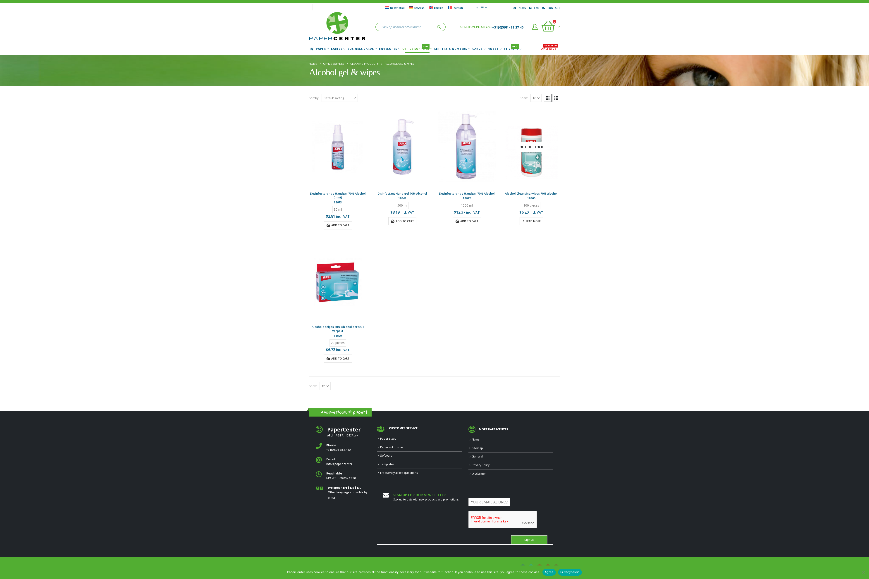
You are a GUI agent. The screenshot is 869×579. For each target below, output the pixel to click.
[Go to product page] (338, 147)
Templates (387, 464)
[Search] (439, 27)
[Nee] (863, 572)
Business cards (361, 49)
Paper (321, 49)
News (522, 8)
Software (386, 455)
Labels (336, 49)
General (477, 456)
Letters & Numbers (450, 49)
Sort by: (314, 98)
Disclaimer (479, 474)
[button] (547, 98)
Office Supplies (415, 49)
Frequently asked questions (399, 473)
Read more (533, 221)
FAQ (536, 8)
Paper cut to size (391, 447)
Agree (549, 572)
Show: (524, 98)
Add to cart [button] (340, 225)
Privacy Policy (480, 465)
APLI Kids (549, 49)
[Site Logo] (337, 27)
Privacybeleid (570, 572)
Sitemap (477, 448)
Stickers (511, 49)
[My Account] (534, 27)
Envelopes (388, 49)
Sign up (529, 540)
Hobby (493, 49)
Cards (477, 49)
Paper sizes (388, 439)
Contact (553, 8)
